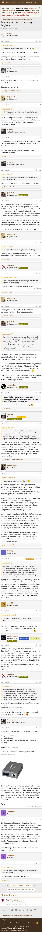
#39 (40, 819)
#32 (40, 423)
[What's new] (35, 2)
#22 (40, 76)
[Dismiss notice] (39, 8)
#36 (40, 645)
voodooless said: (7, 478)
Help (33, 923)
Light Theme (7, 920)
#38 (40, 728)
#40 (40, 863)
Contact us (5, 923)
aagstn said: (6, 109)
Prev (14, 885)
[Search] (39, 2)
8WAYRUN (24, 930)
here (27, 13)
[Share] (36, 41)
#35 (40, 611)
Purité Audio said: (8, 615)
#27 (40, 242)
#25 (40, 170)
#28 (40, 273)
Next (27, 885)
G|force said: (6, 246)
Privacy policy (26, 923)
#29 (40, 306)
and (13, 91)
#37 (40, 682)
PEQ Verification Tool (14, 900)
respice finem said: (8, 277)
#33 (40, 473)
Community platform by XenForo (19, 927)
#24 (40, 138)
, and (14, 460)
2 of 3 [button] (21, 885)
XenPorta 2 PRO (6, 930)
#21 (40, 41)
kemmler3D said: (7, 45)
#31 (40, 393)
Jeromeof (8, 902)
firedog (5, 28)
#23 (40, 104)
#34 (40, 559)
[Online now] (5, 389)
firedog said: (6, 334)
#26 (40, 201)
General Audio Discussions (20, 902)
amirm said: (6, 563)
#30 (40, 329)
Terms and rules (15, 923)
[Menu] (2, 2)
